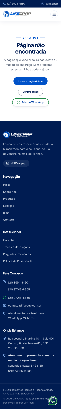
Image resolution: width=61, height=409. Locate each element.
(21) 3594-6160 (16, 3)
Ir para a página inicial (30, 81)
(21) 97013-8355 (19, 289)
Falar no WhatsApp (33, 102)
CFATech (29, 402)
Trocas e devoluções (16, 247)
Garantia (8, 240)
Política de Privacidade (17, 261)
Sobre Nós (10, 192)
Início (6, 185)
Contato (8, 220)
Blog (6, 213)
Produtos (9, 199)
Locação (8, 206)
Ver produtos (30, 91)
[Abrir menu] (54, 14)
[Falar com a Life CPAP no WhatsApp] (53, 401)
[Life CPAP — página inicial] (17, 14)
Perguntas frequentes (17, 254)
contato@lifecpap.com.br (24, 305)
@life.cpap (52, 3)
